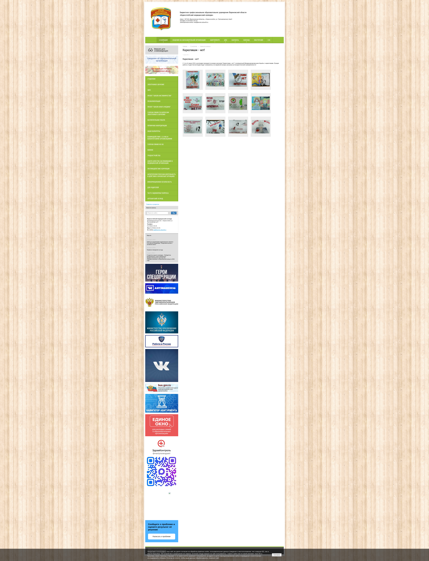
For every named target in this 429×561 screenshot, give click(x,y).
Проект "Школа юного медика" (159, 107)
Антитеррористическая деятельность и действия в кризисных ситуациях (161, 175)
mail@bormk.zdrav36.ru (159, 230)
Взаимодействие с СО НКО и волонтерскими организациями (159, 138)
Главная (185, 46)
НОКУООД (246, 40)
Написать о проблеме (162, 536)
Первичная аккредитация (157, 126)
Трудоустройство (153, 156)
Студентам (151, 79)
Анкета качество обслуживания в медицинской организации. (160, 162)
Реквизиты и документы (152, 204)
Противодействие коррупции (158, 169)
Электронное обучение (155, 85)
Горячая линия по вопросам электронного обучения (158, 113)
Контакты (235, 40)
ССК (269, 40)
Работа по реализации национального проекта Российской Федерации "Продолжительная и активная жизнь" (160, 243)
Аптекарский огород (155, 199)
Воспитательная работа (156, 120)
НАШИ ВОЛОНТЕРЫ (153, 131)
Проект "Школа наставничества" (159, 96)
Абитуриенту (215, 40)
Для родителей (153, 188)
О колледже (163, 40)
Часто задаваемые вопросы (158, 193)
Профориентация (153, 101)
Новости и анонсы (151, 208)
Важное (150, 150)
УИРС (149, 90)
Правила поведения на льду (155, 250)
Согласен (277, 555)
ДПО (225, 40)
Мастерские (258, 40)
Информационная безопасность (159, 182)
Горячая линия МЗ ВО (155, 144)
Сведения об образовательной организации (189, 40)
